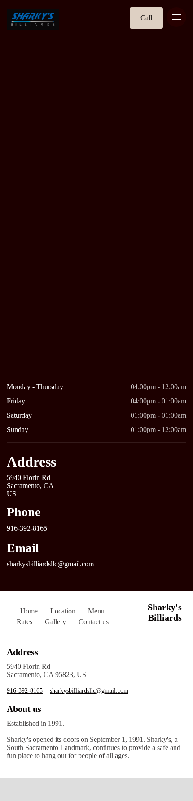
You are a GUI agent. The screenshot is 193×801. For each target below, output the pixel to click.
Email (23, 548)
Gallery (55, 621)
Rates (24, 621)
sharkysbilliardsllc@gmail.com (50, 564)
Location (62, 611)
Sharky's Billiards (165, 612)
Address (31, 462)
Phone (23, 512)
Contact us (94, 621)
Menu (96, 611)
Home (29, 611)
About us (24, 709)
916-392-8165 (27, 528)
